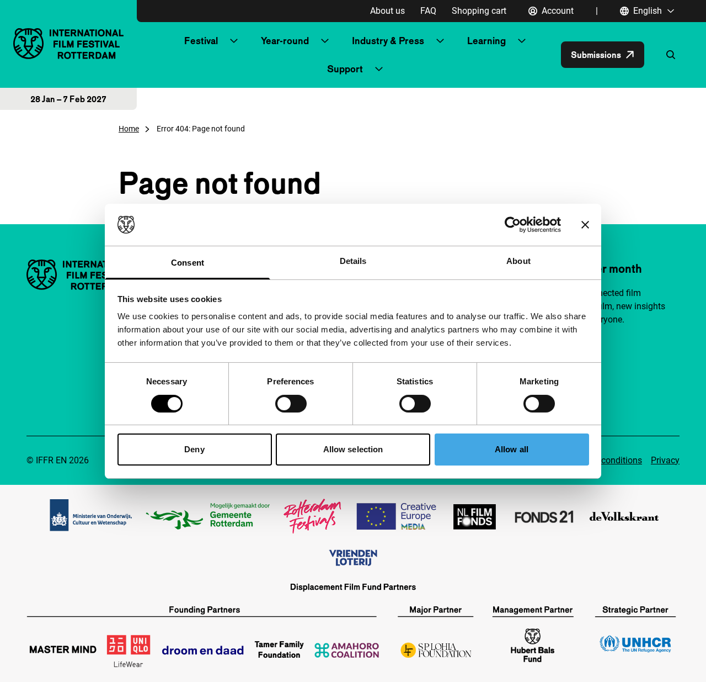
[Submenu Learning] (522, 41)
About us (387, 11)
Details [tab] (353, 261)
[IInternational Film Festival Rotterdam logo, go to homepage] (68, 43)
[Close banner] (585, 225)
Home (129, 128)
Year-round (285, 40)
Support (345, 69)
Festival (201, 40)
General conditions (605, 460)
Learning (486, 40)
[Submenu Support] (379, 69)
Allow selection (353, 449)
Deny (194, 449)
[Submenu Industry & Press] (440, 41)
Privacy (665, 460)
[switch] (291, 404)
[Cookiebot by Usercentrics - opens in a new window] (512, 224)
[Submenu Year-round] (325, 41)
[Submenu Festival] (234, 41)
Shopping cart (479, 11)
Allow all (511, 449)
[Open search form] (670, 54)
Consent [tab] (187, 262)
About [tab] (518, 261)
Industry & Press (388, 40)
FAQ (428, 11)
